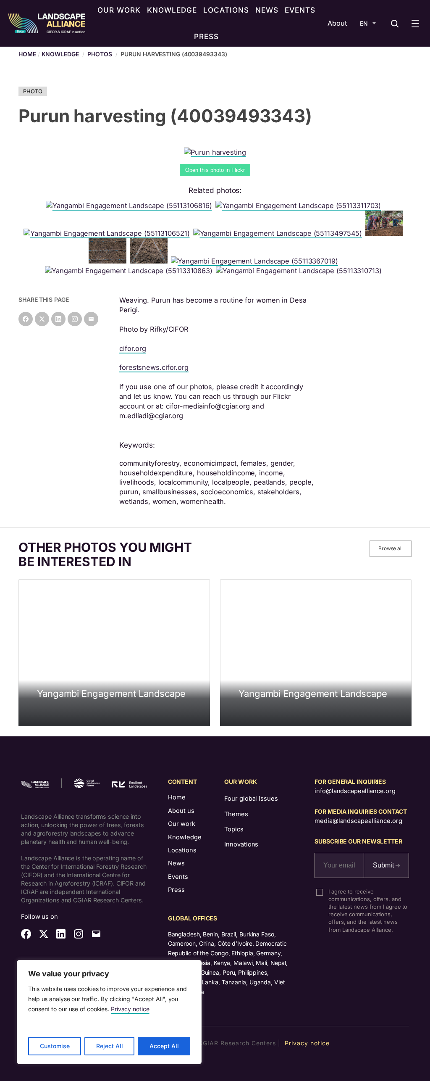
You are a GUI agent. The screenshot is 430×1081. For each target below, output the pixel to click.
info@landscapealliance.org (355, 791)
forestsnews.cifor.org (154, 367)
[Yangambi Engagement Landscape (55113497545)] (279, 233)
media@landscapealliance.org (358, 821)
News (176, 863)
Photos (99, 54)
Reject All (109, 1045)
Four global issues (251, 798)
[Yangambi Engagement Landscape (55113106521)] (108, 233)
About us (181, 811)
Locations (182, 850)
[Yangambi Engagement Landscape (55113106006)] (150, 261)
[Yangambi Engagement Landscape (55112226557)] (109, 261)
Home (177, 797)
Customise (55, 1045)
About (337, 23)
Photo (32, 91)
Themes (236, 814)
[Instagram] (75, 319)
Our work (181, 824)
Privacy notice (130, 1008)
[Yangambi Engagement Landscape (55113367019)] (256, 261)
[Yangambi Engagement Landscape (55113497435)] (385, 233)
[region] (109, 1012)
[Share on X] (42, 319)
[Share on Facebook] (25, 319)
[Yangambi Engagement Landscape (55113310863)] (130, 270)
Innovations (241, 844)
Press (176, 890)
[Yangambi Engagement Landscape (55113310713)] (300, 270)
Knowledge (60, 54)
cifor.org (132, 348)
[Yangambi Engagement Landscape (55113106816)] (130, 205)
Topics (233, 829)
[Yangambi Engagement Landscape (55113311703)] (300, 205)
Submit (384, 865)
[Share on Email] (91, 319)
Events (178, 877)
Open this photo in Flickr (215, 170)
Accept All (164, 1045)
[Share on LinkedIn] (58, 319)
